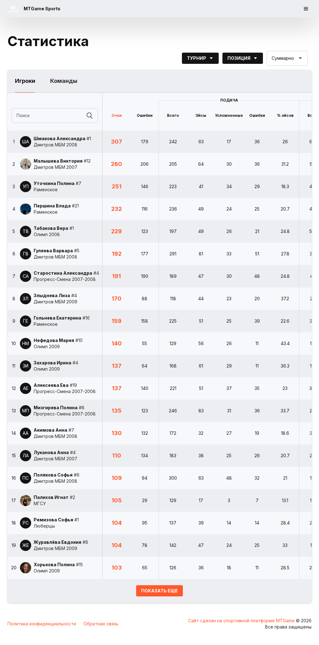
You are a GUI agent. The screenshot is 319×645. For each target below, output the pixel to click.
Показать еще (159, 590)
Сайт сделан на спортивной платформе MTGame (242, 620)
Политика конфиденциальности (41, 623)
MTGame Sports (42, 8)
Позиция (238, 58)
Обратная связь (100, 623)
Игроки (25, 81)
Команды (63, 81)
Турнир (196, 58)
